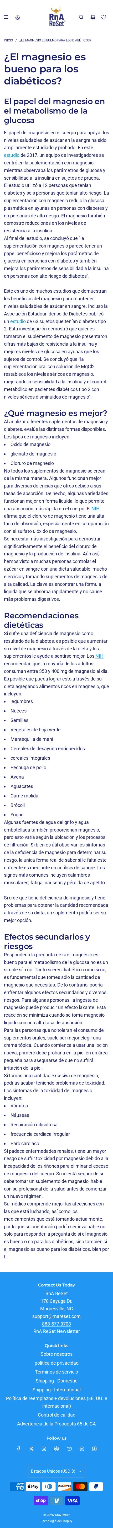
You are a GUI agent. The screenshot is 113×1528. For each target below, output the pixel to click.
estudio (11, 155)
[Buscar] (81, 17)
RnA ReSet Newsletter (56, 1331)
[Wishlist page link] (103, 17)
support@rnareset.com (56, 1316)
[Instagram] (44, 1449)
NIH (95, 508)
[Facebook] (18, 1449)
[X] (31, 1449)
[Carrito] (93, 17)
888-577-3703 (56, 1324)
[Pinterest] (56, 1449)
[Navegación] (6, 17)
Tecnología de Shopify (56, 1521)
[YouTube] (69, 1449)
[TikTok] (94, 1449)
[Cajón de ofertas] (17, 17)
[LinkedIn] (82, 1449)
